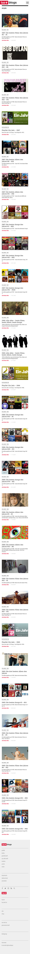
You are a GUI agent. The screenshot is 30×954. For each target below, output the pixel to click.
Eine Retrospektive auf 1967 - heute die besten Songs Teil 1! (14, 292)
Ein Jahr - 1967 (5, 29)
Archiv (3, 864)
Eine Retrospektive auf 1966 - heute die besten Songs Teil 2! (14, 451)
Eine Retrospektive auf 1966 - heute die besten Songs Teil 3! (14, 419)
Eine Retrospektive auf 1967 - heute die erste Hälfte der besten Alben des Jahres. (14, 196)
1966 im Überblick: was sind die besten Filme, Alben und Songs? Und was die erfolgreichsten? (14, 325)
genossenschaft (6, 925)
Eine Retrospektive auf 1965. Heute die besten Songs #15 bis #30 (14, 800)
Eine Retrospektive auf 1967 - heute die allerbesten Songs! (15, 228)
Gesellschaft (5, 856)
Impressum (4, 875)
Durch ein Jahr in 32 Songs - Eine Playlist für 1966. (13, 387)
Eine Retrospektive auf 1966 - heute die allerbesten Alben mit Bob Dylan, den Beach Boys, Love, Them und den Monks (15, 516)
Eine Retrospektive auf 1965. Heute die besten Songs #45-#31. (15, 831)
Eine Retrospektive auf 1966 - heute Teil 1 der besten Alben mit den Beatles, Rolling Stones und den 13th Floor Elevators (15, 550)
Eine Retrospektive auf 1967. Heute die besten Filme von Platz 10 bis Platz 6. (14, 70)
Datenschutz (5, 878)
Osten (3, 866)
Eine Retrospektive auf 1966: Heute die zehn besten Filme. (14, 582)
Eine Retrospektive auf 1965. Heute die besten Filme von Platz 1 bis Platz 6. (14, 737)
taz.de (3, 899)
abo (3, 911)
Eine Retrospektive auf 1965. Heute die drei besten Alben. (14, 675)
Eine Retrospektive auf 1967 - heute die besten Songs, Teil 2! (14, 260)
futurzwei (4, 942)
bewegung (4, 934)
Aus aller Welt (5, 858)
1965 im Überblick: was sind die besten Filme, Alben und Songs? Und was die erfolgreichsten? (14, 357)
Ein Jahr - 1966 (5, 317)
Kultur (3, 853)
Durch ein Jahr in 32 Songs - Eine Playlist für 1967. (13, 132)
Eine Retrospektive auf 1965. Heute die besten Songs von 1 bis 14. (15, 705)
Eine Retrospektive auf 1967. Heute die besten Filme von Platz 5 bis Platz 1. (14, 37)
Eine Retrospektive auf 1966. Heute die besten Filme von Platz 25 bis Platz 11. (14, 102)
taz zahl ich (4, 902)
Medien (3, 861)
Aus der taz (4, 922)
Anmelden (4, 881)
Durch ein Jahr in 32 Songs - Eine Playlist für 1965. (13, 644)
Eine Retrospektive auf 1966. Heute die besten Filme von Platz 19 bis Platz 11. (14, 614)
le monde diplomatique (7, 945)
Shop (3, 914)
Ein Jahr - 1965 (5, 350)
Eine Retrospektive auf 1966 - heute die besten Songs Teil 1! (14, 484)
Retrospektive (5, 127)
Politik (3, 850)
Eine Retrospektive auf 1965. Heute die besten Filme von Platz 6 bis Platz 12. (14, 770)
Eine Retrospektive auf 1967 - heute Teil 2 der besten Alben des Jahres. (15, 164)
